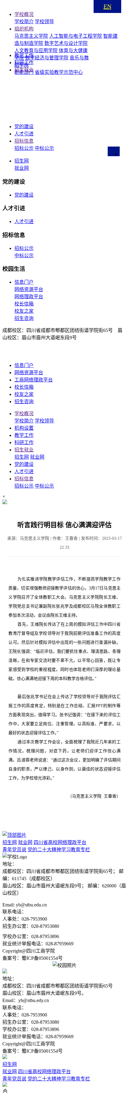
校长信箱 (24, 303)
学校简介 (24, 21)
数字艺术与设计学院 (66, 43)
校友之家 (24, 311)
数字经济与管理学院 (46, 57)
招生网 (21, 160)
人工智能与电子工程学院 (75, 36)
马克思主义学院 (31, 36)
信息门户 (24, 282)
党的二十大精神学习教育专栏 (59, 849)
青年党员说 (14, 849)
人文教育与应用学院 (36, 50)
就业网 (21, 168)
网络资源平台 (28, 289)
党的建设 (24, 195)
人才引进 (24, 221)
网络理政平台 (28, 296)
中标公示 (44, 148)
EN (107, 6)
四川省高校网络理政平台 (60, 842)
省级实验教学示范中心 (59, 72)
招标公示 (24, 148)
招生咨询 (24, 318)
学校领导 (44, 21)
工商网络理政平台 (33, 379)
